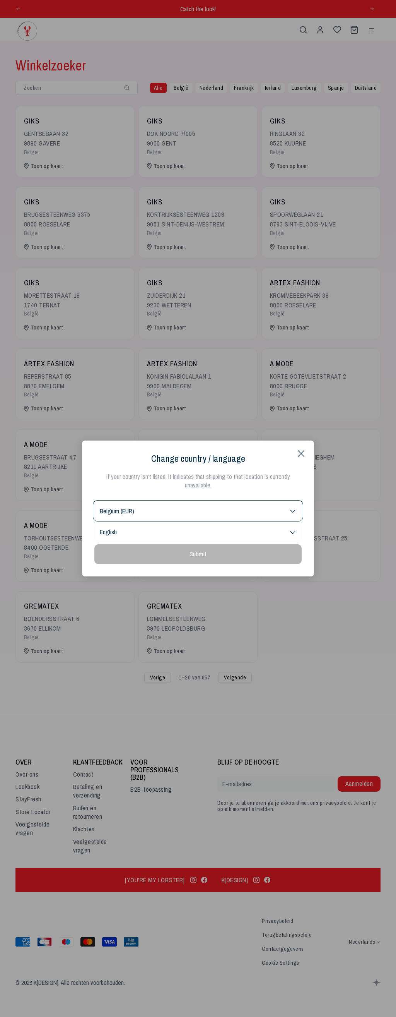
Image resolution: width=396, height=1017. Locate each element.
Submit (198, 554)
